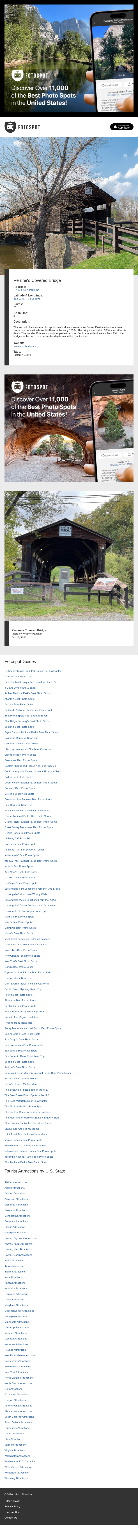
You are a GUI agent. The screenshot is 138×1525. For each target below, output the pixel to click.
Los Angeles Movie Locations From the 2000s (30, 899)
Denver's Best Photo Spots (19, 788)
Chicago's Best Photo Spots (20, 754)
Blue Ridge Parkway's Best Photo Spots (26, 721)
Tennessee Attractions (16, 1427)
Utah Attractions (13, 1439)
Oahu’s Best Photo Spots (18, 966)
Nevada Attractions (15, 1349)
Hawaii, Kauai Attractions (18, 1243)
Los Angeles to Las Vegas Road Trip (25, 911)
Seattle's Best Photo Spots (19, 1061)
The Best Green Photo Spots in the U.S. (27, 1095)
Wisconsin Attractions (16, 1472)
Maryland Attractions (16, 1305)
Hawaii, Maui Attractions (18, 1249)
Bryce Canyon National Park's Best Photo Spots (31, 732)
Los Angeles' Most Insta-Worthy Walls (25, 894)
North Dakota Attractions (18, 1383)
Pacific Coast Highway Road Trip (23, 989)
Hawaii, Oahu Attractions (18, 1254)
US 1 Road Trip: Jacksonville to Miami (25, 1134)
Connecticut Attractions (17, 1215)
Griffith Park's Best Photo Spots (22, 832)
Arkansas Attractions (16, 1199)
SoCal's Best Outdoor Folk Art (21, 1078)
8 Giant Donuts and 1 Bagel (20, 687)
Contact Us (10, 1517)
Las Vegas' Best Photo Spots (20, 883)
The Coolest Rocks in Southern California (27, 1112)
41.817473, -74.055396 (26, 298)
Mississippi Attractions (16, 1327)
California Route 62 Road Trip (21, 737)
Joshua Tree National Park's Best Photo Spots (30, 860)
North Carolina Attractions (19, 1377)
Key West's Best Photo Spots (20, 871)
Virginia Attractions (15, 1450)
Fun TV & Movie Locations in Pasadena (26, 810)
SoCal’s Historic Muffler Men (20, 1084)
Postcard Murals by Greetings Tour (24, 1011)
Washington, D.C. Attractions (20, 1461)
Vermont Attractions (15, 1444)
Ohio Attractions (13, 1388)
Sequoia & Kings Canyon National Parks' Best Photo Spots (37, 1072)
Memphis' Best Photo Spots (20, 927)
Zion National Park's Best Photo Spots (26, 1162)
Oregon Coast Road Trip (18, 978)
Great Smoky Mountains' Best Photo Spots (28, 827)
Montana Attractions (15, 1338)
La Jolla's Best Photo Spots (19, 877)
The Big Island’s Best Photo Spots (23, 1106)
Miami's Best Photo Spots (18, 933)
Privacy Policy (12, 1506)
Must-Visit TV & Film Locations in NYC (26, 944)
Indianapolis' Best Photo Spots (21, 855)
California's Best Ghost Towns (21, 743)
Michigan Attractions (15, 1316)
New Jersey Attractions (17, 1360)
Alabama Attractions (15, 1182)
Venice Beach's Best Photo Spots (23, 1139)
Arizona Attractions (15, 1193)
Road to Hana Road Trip (18, 1022)
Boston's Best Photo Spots (19, 726)
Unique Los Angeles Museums (21, 1128)
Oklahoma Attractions (16, 1394)
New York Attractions (16, 1372)
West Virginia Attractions (18, 1467)
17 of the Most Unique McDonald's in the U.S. (30, 682)
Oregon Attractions (15, 1400)
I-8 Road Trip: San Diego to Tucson (24, 849)
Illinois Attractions (14, 1266)
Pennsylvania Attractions (18, 1405)
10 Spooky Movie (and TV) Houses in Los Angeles (32, 670)
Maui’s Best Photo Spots (18, 922)
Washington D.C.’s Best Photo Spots (25, 1145)
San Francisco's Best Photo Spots (23, 1045)
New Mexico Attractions (17, 1366)
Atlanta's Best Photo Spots (19, 698)
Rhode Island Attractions (18, 1411)
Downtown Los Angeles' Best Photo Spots (28, 799)
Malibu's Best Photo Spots (19, 916)
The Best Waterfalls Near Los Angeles (25, 1100)
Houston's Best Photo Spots (20, 844)
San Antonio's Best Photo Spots (22, 1033)
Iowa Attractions (13, 1277)
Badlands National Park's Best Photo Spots (28, 710)
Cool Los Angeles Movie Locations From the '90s (32, 771)
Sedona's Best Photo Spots (19, 1067)
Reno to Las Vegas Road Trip (21, 1017)
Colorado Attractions (15, 1210)
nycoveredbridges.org (25, 346)
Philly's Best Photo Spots (18, 994)
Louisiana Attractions (16, 1293)
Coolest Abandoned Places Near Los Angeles (30, 765)
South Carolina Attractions (19, 1416)
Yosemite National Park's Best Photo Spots (28, 1156)
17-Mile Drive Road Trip (17, 676)
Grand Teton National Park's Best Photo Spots (30, 821)
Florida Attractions (14, 1226)
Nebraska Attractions (16, 1344)
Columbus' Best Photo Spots (20, 760)
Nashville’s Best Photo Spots (20, 950)
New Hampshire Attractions (19, 1355)
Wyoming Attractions (16, 1478)
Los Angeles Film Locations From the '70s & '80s (32, 888)
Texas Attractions (14, 1433)
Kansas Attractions (15, 1282)
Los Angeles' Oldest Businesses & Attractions (30, 905)
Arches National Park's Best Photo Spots (27, 693)
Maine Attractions (14, 1299)
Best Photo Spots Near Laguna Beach (26, 715)
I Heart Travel (12, 1500)
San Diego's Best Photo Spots (21, 1039)
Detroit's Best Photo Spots (19, 793)
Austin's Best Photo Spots (19, 704)
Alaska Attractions (14, 1187)
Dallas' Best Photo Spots (18, 777)
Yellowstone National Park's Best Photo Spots (30, 1151)
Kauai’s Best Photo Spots (18, 866)
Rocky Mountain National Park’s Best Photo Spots (32, 1028)
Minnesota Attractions (16, 1321)
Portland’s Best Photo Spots (20, 1005)
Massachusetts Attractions (19, 1310)
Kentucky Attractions (15, 1288)
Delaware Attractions (16, 1221)
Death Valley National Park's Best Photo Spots (30, 782)
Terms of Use (12, 1512)
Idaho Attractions (14, 1260)
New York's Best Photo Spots (20, 961)
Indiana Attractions (15, 1271)
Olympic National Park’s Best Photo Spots (28, 972)
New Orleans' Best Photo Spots (22, 955)
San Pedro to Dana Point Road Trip (24, 1056)
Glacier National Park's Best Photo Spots (27, 816)
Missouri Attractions (15, 1333)
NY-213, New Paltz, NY (26, 289)
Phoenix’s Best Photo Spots (20, 1000)
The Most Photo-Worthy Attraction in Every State (31, 1117)
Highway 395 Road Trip (17, 838)
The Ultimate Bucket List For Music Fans (27, 1123)
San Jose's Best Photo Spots (20, 1050)
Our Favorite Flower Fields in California (26, 983)
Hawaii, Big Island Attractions (20, 1238)
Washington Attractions (17, 1455)
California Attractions (16, 1204)
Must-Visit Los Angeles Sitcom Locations (27, 938)
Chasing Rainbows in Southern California (27, 749)
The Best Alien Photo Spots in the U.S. (26, 1089)
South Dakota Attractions (18, 1422)
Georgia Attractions (15, 1232)
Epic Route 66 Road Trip (18, 804)
